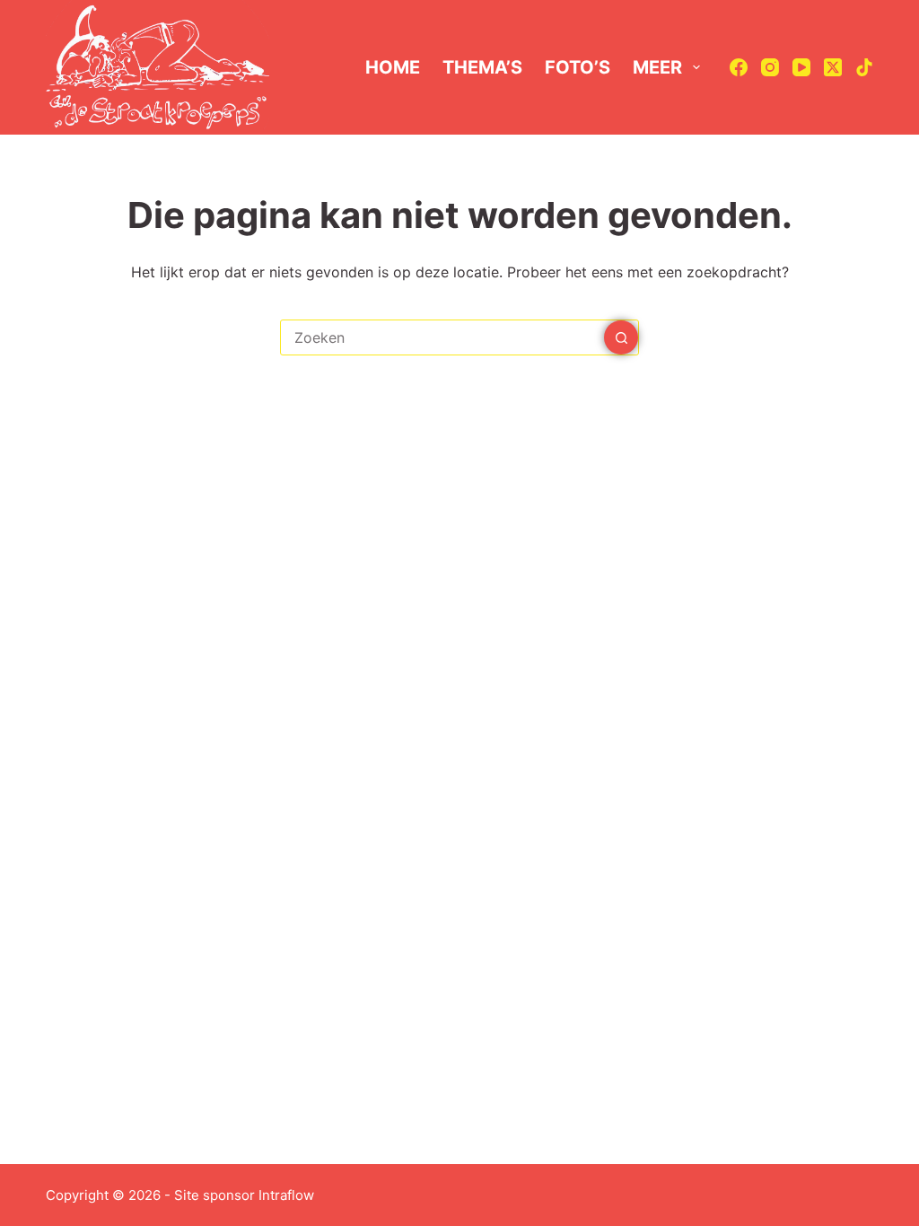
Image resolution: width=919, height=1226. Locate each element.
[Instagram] (770, 67)
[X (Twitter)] (833, 67)
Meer (657, 67)
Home (392, 67)
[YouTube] (801, 67)
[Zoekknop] (621, 337)
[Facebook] (739, 67)
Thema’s (482, 67)
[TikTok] (864, 67)
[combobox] (442, 337)
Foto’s (577, 67)
